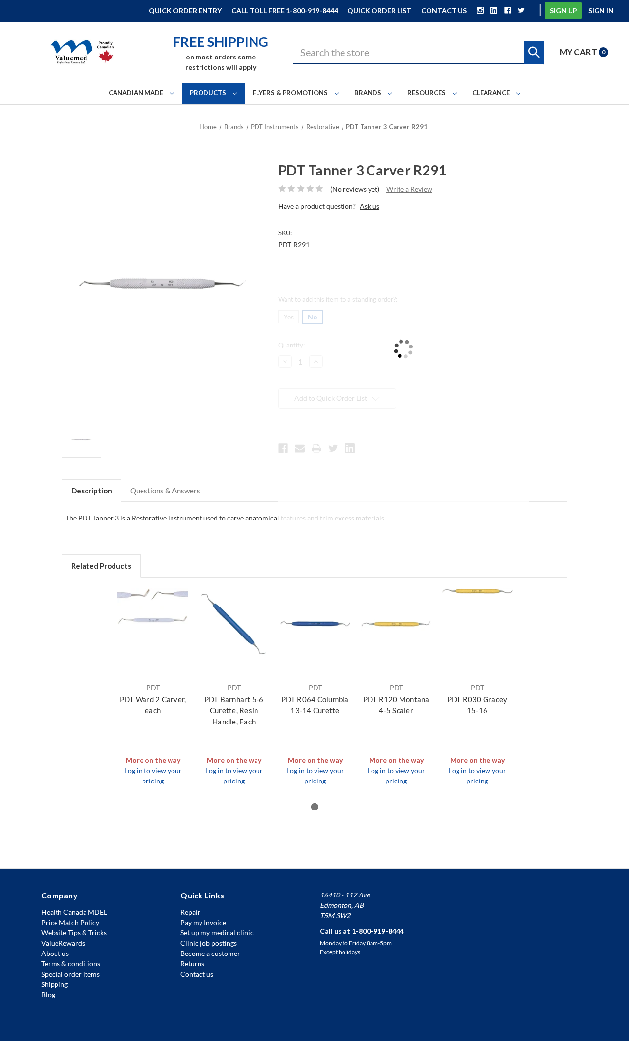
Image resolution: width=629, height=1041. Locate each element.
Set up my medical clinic (217, 932)
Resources (427, 93)
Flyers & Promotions (291, 93)
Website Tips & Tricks (74, 932)
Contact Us (444, 10)
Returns (192, 963)
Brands (368, 93)
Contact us (196, 974)
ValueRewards (63, 943)
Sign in (601, 10)
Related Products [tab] (101, 565)
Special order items (70, 974)
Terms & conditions (70, 963)
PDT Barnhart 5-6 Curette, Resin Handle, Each (234, 710)
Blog (48, 994)
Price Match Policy (70, 922)
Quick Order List (379, 10)
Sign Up (563, 10)
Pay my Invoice (203, 922)
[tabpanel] (153, 687)
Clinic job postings (208, 943)
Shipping (54, 984)
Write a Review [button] (409, 189)
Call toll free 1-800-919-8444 (284, 10)
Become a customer (210, 953)
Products (209, 93)
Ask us (369, 206)
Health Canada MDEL (74, 912)
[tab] (314, 806)
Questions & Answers (165, 490)
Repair (190, 912)
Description (91, 490)
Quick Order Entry (185, 10)
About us (55, 953)
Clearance (491, 93)
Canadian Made (137, 93)
